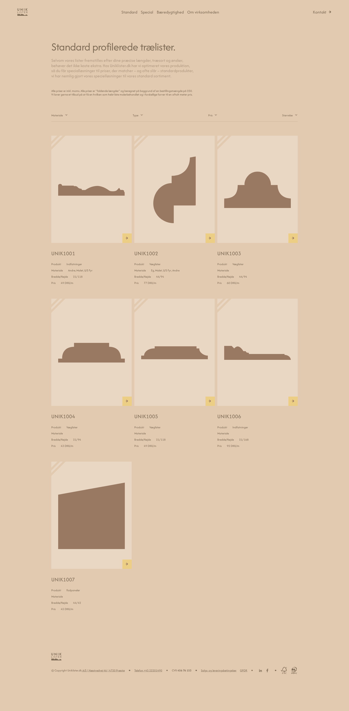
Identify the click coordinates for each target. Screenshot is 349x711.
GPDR (243, 670)
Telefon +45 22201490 (148, 670)
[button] (59, 115)
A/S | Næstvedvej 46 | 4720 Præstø (103, 670)
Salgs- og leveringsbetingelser (219, 670)
